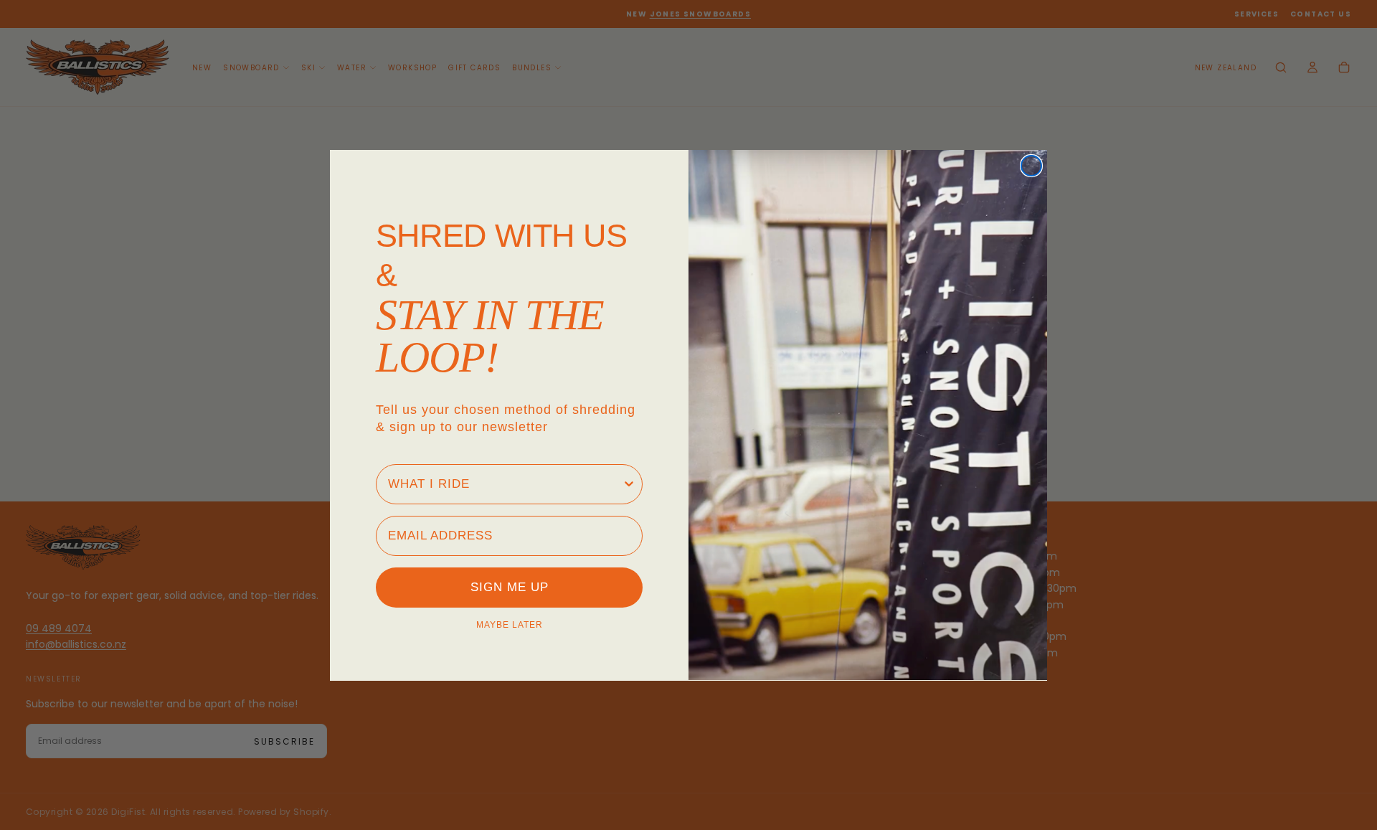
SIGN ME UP (509, 587)
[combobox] (505, 483)
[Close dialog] (1031, 166)
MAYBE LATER (509, 624)
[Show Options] (629, 483)
